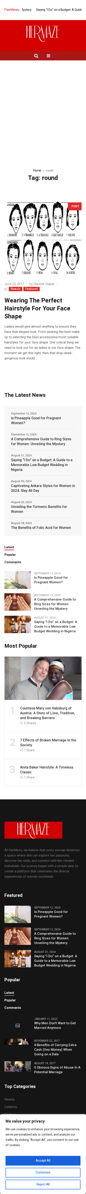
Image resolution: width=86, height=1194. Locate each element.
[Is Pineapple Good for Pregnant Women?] (17, 579)
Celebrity (10, 1106)
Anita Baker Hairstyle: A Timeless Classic (46, 770)
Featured (31, 289)
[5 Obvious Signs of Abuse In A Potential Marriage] (17, 1066)
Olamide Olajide (43, 284)
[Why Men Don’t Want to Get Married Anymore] (17, 1026)
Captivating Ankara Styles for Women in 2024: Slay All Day (43, 488)
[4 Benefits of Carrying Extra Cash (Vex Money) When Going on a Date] (17, 1041)
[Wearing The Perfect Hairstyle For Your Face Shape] (43, 238)
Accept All (43, 1160)
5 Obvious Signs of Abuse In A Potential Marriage (57, 1070)
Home (37, 170)
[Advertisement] (43, 106)
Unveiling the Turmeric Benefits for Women (39, 509)
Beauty (15, 289)
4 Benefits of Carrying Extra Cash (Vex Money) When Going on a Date (55, 1050)
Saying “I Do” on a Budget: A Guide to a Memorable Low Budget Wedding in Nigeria (42, 464)
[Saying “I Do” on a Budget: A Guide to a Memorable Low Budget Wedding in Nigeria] (17, 624)
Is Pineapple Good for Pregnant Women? (36, 421)
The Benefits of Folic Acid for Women (41, 527)
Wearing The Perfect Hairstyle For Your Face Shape (37, 308)
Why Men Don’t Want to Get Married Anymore (55, 1025)
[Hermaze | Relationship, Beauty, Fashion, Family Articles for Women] (43, 33)
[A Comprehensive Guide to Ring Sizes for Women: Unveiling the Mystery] (17, 601)
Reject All (43, 1184)
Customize (43, 1172)
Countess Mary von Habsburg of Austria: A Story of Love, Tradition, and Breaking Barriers (47, 713)
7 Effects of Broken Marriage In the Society (48, 743)
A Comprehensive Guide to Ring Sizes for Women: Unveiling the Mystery (41, 442)
